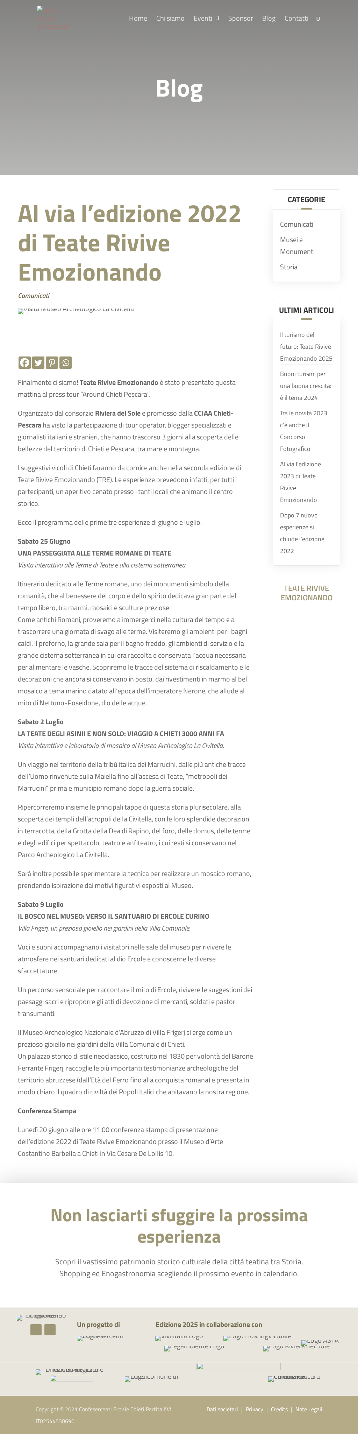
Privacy (254, 1409)
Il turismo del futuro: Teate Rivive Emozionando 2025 (306, 346)
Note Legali (308, 1409)
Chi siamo (170, 19)
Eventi (203, 19)
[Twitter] (38, 362)
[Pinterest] (52, 362)
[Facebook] (25, 362)
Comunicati (33, 295)
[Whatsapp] (65, 362)
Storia (289, 266)
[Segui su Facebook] (36, 1329)
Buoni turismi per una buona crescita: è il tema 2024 (305, 385)
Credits (279, 1409)
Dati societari (222, 1409)
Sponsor (240, 19)
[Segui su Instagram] (50, 1329)
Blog (268, 19)
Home (138, 19)
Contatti (296, 19)
